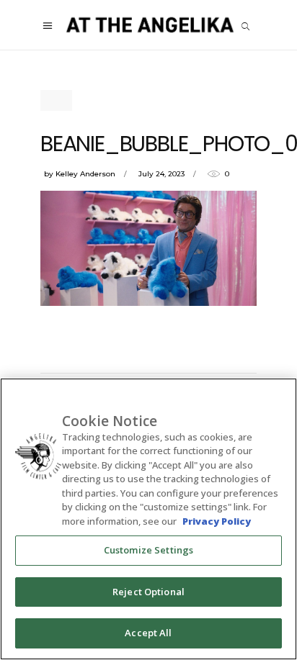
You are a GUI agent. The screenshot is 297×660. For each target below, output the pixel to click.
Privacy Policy (216, 521)
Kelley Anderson (85, 173)
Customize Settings (148, 549)
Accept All (148, 632)
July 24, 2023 (161, 173)
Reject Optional (148, 591)
